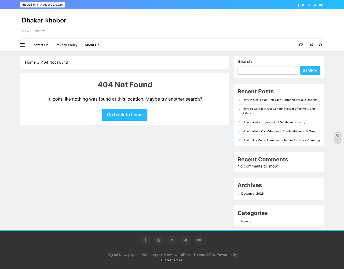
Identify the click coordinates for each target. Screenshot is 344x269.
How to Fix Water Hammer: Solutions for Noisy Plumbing (281, 140)
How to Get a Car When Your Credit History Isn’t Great (279, 131)
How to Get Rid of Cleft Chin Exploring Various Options (279, 100)
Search (245, 61)
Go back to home (125, 114)
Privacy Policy (66, 45)
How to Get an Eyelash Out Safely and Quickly (273, 122)
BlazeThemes (171, 260)
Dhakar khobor (44, 20)
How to (246, 221)
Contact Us (40, 45)
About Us (91, 45)
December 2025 (252, 194)
